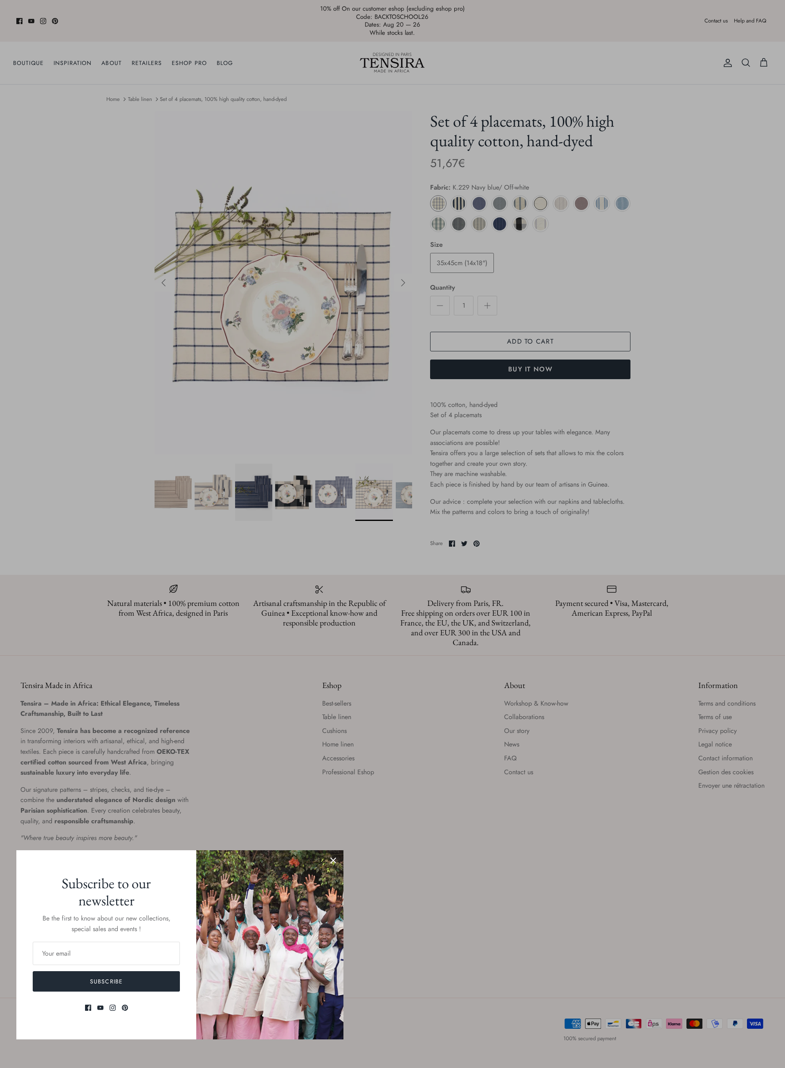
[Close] (333, 860)
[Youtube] (100, 1008)
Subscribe (106, 981)
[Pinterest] (125, 1008)
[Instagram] (113, 1008)
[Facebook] (88, 1008)
